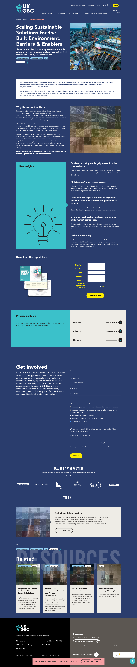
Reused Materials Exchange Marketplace (108, 589)
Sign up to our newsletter (84, 641)
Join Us (116, 5)
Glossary (115, 10)
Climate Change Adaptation (22, 58)
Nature (46, 58)
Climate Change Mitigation (36, 58)
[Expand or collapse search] (108, 5)
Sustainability (116, 12)
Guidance (34, 566)
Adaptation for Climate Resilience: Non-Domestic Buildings (27, 590)
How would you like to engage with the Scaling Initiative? (90, 443)
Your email (74, 388)
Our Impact (82, 5)
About (98, 5)
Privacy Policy (73, 661)
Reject (98, 661)
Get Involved (61, 13)
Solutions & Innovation (68, 513)
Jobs (104, 5)
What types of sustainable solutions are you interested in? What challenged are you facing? (93, 430)
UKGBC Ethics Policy (49, 645)
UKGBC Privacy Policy (24, 645)
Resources (25, 19)
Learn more (62, 530)
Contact (115, 8)
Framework (88, 566)
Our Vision (74, 5)
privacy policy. (114, 645)
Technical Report (20, 62)
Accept (88, 661)
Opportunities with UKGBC (52, 641)
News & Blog (91, 5)
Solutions (101, 566)
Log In (114, 15)
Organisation (74, 378)
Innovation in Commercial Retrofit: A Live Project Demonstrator (54, 591)
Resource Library (88, 13)
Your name (74, 367)
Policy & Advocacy (101, 13)
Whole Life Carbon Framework (79, 589)
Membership (51, 13)
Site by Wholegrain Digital (23, 659)
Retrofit (47, 566)
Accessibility (20, 648)
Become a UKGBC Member (83, 654)
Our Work (42, 13)
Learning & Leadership (74, 13)
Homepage (18, 19)
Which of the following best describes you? (85, 404)
